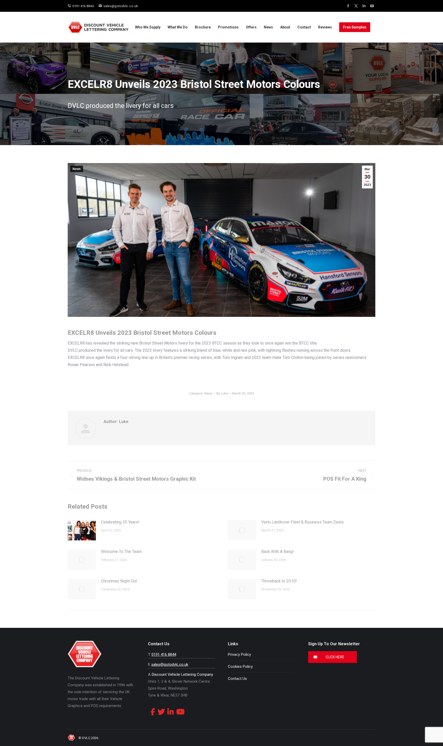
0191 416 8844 (83, 6)
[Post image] (82, 530)
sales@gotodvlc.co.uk (120, 6)
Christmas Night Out (119, 581)
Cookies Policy (240, 666)
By (222, 393)
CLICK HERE (334, 657)
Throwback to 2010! (279, 581)
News (77, 169)
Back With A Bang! (277, 551)
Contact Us (237, 678)
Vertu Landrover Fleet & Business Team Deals (302, 522)
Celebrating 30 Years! (120, 522)
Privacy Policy (239, 654)
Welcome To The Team (121, 551)
